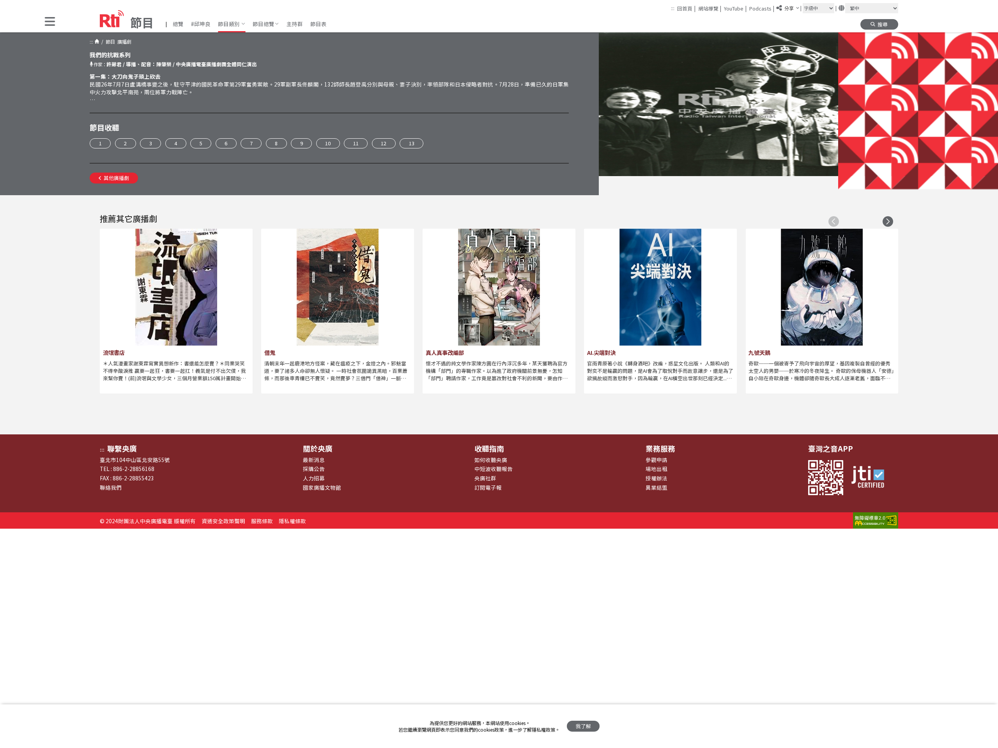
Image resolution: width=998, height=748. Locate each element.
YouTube (735, 8)
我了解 (583, 726)
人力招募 (314, 478)
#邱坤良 (201, 24)
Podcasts (762, 8)
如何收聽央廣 (490, 460)
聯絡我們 (111, 487)
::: (672, 8)
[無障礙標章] (875, 520)
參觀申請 (656, 460)
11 (356, 143)
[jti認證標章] (871, 477)
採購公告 (314, 469)
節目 (109, 41)
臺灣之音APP (830, 448)
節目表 (318, 24)
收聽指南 (489, 448)
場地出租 (656, 469)
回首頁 (686, 8)
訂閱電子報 (488, 487)
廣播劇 (123, 41)
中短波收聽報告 (493, 469)
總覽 (178, 24)
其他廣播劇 (116, 178)
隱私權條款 (292, 521)
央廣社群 (485, 478)
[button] (50, 22)
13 (411, 143)
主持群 (295, 24)
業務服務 (660, 448)
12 (383, 143)
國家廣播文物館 (322, 487)
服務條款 (262, 521)
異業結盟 (656, 487)
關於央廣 (318, 448)
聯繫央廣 (122, 448)
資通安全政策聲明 (223, 521)
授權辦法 (656, 478)
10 (328, 143)
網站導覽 (710, 8)
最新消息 (314, 460)
